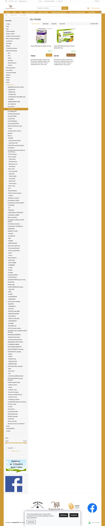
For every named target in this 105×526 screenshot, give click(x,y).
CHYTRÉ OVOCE (12, 277)
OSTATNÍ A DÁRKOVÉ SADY (15, 376)
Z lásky (8, 24)
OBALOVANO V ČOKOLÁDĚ (15, 213)
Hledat (65, 8)
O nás (40, 1)
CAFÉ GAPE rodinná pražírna (16, 145)
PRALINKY (11, 210)
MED (9, 238)
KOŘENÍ (10, 241)
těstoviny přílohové (13, 248)
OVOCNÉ (10, 234)
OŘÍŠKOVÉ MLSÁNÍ (13, 314)
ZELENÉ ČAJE (12, 94)
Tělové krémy (12, 183)
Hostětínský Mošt (13, 275)
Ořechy (10, 387)
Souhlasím (74, 515)
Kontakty (60, 1)
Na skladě (11, 448)
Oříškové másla (12, 385)
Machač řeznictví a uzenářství (16, 424)
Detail (49, 55)
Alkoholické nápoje (11, 51)
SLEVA (8, 426)
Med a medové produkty (13, 39)
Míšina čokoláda (12, 217)
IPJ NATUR (11, 419)
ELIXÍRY (10, 294)
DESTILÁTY (11, 371)
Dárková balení (12, 63)
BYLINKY (10, 138)
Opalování (11, 174)
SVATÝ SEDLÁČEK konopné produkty (15, 379)
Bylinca (10, 136)
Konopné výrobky (11, 73)
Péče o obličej (12, 157)
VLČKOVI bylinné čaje (14, 114)
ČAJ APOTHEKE (12, 116)
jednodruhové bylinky (15, 140)
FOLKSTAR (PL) (12, 258)
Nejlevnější (45, 24)
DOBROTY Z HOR (12, 231)
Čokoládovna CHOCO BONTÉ (16, 203)
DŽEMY (10, 356)
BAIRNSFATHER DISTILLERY (16, 87)
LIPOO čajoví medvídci (14, 302)
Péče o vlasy (11, 186)
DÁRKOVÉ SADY (12, 364)
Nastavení (31, 522)
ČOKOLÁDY (11, 205)
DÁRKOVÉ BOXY (12, 243)
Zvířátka (10, 196)
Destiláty (10, 60)
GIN (9, 373)
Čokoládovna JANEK (13, 215)
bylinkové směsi (13, 143)
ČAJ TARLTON (12, 104)
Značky (8, 431)
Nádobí (8, 75)
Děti (9, 188)
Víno (9, 53)
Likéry (9, 58)
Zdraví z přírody (12, 421)
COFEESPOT (11, 148)
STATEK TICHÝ (12, 404)
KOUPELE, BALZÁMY (14, 311)
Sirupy (10, 128)
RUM (9, 369)
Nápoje (8, 46)
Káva (7, 26)
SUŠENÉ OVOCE (12, 361)
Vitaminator (11, 409)
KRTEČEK (11, 309)
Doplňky (10, 272)
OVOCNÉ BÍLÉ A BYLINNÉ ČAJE (16, 97)
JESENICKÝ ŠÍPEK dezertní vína (16, 280)
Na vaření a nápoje (13, 392)
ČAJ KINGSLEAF (12, 111)
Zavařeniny (9, 41)
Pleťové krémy (13, 162)
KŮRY (9, 292)
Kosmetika (9, 70)
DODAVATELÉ (10, 85)
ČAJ (9, 208)
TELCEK (10, 407)
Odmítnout (63, 515)
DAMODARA (11, 229)
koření (10, 253)
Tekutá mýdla (12, 176)
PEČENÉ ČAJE (12, 359)
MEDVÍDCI (11, 304)
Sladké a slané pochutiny (13, 36)
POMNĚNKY (11, 265)
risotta (10, 255)
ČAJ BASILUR (11, 89)
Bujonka (10, 133)
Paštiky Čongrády (13, 416)
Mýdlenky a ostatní (13, 198)
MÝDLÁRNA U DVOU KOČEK (15, 342)
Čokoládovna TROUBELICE (15, 226)
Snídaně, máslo (12, 390)
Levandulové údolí (13, 411)
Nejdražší (54, 24)
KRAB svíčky (11, 285)
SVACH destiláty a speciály (15, 366)
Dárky (7, 82)
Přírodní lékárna (10, 68)
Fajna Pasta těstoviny (14, 246)
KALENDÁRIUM (12, 297)
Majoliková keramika (14, 337)
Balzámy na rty (13, 164)
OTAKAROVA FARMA (13, 344)
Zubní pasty (12, 166)
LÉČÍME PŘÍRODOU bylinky (15, 287)
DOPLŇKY (11, 99)
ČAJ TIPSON (11, 109)
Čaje (7, 29)
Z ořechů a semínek (11, 48)
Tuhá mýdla (12, 178)
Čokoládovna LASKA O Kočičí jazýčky (16, 220)
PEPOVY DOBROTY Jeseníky (15, 349)
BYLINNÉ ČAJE (12, 326)
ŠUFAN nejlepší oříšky (14, 382)
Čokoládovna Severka (14, 224)
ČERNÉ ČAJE (11, 92)
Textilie (10, 267)
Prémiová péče (12, 154)
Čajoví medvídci (10, 31)
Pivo (9, 56)
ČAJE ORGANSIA (12, 121)
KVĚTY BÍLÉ (11, 260)
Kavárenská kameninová (15, 340)
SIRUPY (10, 354)
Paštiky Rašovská (13, 414)
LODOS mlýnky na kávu (14, 328)
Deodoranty (12, 181)
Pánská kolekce (12, 191)
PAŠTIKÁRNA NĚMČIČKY (14, 347)
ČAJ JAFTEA (11, 107)
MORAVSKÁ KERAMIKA (14, 335)
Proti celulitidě (13, 171)
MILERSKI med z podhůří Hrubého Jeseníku (17, 331)
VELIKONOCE (12, 316)
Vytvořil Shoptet (96, 522)
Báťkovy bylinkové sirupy (15, 126)
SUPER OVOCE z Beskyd (14, 352)
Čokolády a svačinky (13, 399)
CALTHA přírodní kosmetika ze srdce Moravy (16, 151)
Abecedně (62, 24)
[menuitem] (7, 12)
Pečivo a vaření (10, 34)
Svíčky (8, 80)
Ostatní (10, 65)
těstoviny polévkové (14, 251)
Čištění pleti (12, 159)
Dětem (8, 77)
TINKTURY (11, 289)
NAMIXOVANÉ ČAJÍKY (14, 102)
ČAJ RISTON (11, 119)
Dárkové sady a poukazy (14, 193)
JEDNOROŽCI (12, 306)
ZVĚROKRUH (12, 299)
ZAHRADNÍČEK (12, 321)
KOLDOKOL (11, 282)
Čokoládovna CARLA (13, 200)
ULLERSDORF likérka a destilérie (17, 402)
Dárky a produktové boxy (15, 394)
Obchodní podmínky (50, 1)
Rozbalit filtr (15, 451)
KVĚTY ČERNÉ (12, 263)
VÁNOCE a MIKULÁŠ (13, 318)
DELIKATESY (11, 236)
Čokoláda (8, 43)
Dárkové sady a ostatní (14, 131)
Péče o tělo (11, 169)
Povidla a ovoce (12, 397)
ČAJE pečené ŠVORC (13, 124)
